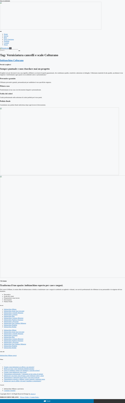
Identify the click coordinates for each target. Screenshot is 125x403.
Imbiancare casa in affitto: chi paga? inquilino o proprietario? (22, 381)
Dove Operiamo (9, 39)
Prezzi (6, 45)
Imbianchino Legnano (10, 314)
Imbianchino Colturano (12, 60)
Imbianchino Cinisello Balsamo (13, 313)
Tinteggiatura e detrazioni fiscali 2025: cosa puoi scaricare (21, 377)
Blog (5, 38)
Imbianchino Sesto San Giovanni (14, 311)
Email (47, 401)
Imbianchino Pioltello (10, 325)
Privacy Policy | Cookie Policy (29, 397)
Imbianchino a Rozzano (11, 321)
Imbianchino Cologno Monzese (13, 318)
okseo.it (32, 394)
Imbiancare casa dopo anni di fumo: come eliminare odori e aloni (24, 376)
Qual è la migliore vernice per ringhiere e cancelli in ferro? (22, 370)
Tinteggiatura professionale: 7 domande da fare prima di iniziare (23, 374)
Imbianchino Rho (9, 316)
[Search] (19, 50)
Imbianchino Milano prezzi (8, 355)
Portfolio (6, 41)
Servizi (6, 36)
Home (6, 34)
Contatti (6, 43)
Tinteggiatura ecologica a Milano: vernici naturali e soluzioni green (24, 379)
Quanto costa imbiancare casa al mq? (15, 372)
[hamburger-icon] (1, 31)
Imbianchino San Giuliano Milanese (15, 323)
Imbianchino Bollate (10, 327)
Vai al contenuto (5, 1)
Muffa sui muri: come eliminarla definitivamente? (19, 369)
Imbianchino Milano (10, 309)
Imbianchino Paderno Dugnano (13, 320)
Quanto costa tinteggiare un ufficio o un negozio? (19, 367)
